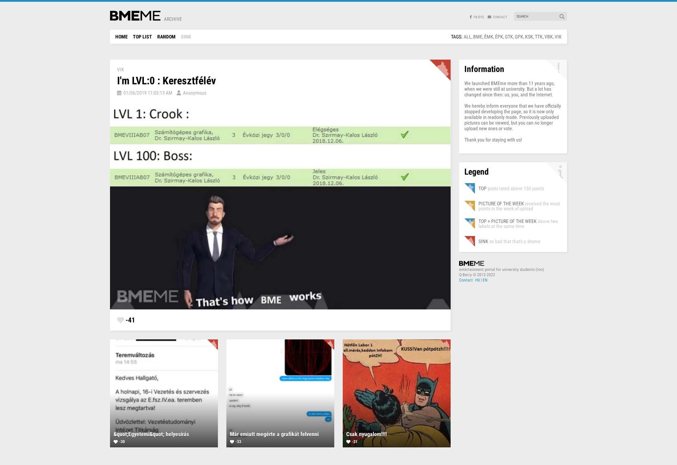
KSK (529, 37)
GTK (509, 37)
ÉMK (488, 37)
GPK (519, 37)
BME (477, 37)
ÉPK (499, 37)
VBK (548, 37)
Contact (466, 280)
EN (485, 280)
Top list (142, 37)
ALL (467, 37)
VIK (558, 37)
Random (166, 37)
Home (121, 37)
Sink (186, 37)
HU (477, 280)
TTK (539, 37)
